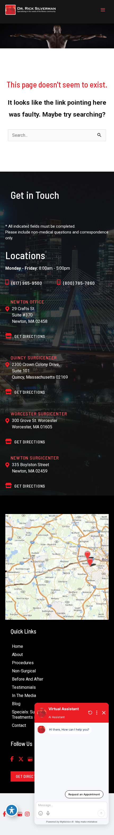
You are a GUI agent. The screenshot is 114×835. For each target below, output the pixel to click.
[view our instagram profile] (27, 814)
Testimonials (24, 687)
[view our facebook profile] (12, 759)
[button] (30, 776)
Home (17, 646)
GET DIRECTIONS (29, 336)
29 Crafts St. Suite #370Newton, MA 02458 (29, 315)
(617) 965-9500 (26, 283)
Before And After (27, 679)
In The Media (24, 695)
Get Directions (29, 391)
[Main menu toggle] (103, 10)
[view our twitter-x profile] (21, 759)
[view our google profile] (30, 759)
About (17, 654)
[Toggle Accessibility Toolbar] (11, 810)
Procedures (23, 662)
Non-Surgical (24, 670)
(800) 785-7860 (79, 283)
